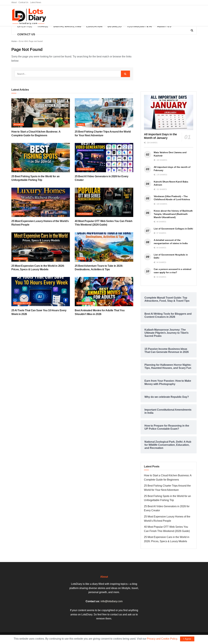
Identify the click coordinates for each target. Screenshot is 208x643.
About (14, 2)
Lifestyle (24, 26)
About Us (164, 26)
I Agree (187, 639)
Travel (42, 26)
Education (94, 26)
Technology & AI (139, 26)
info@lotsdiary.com (112, 601)
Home (14, 41)
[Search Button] (125, 74)
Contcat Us (23, 2)
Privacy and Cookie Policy (162, 638)
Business (115, 26)
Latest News (35, 2)
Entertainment (84, 214)
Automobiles (20, 259)
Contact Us (26, 34)
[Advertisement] (137, 15)
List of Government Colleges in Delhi (173, 228)
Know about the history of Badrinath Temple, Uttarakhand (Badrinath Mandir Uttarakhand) (173, 213)
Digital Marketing (67, 26)
